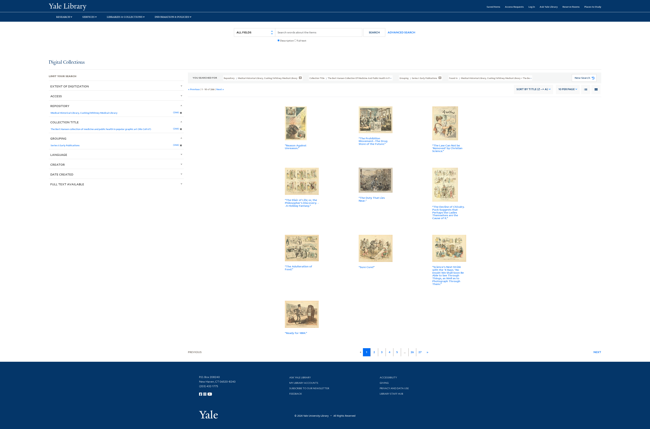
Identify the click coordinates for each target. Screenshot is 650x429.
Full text (301, 40)
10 (566, 89)
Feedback (295, 393)
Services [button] (88, 17)
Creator (57, 164)
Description (287, 40)
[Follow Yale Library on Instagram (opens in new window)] (204, 394)
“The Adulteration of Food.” (298, 268)
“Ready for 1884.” (296, 333)
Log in (531, 6)
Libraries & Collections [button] (125, 17)
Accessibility (388, 377)
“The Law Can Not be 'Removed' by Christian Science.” (447, 148)
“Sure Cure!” (367, 267)
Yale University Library (90, 6)
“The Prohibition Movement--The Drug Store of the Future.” (373, 141)
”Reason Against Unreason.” (295, 147)
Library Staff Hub (391, 393)
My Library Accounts (303, 383)
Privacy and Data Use (394, 388)
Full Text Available (67, 184)
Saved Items (493, 6)
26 (412, 352)
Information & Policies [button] (172, 17)
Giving (384, 383)
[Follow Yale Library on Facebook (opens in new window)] (200, 394)
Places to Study (592, 6)
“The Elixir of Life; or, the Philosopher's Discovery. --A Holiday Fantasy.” (302, 202)
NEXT (597, 352)
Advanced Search (401, 32)
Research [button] (63, 17)
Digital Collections (67, 62)
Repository (59, 106)
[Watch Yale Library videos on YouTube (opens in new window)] (210, 394)
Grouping (58, 138)
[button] (374, 32)
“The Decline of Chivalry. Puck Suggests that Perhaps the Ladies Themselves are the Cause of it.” (448, 212)
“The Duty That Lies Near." (372, 199)
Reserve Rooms (571, 6)
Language (58, 155)
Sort (532, 89)
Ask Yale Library (549, 6)
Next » (220, 89)
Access (56, 96)
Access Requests (514, 6)
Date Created (61, 174)
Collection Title (64, 122)
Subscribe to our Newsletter (309, 388)
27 (419, 352)
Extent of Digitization (69, 86)
